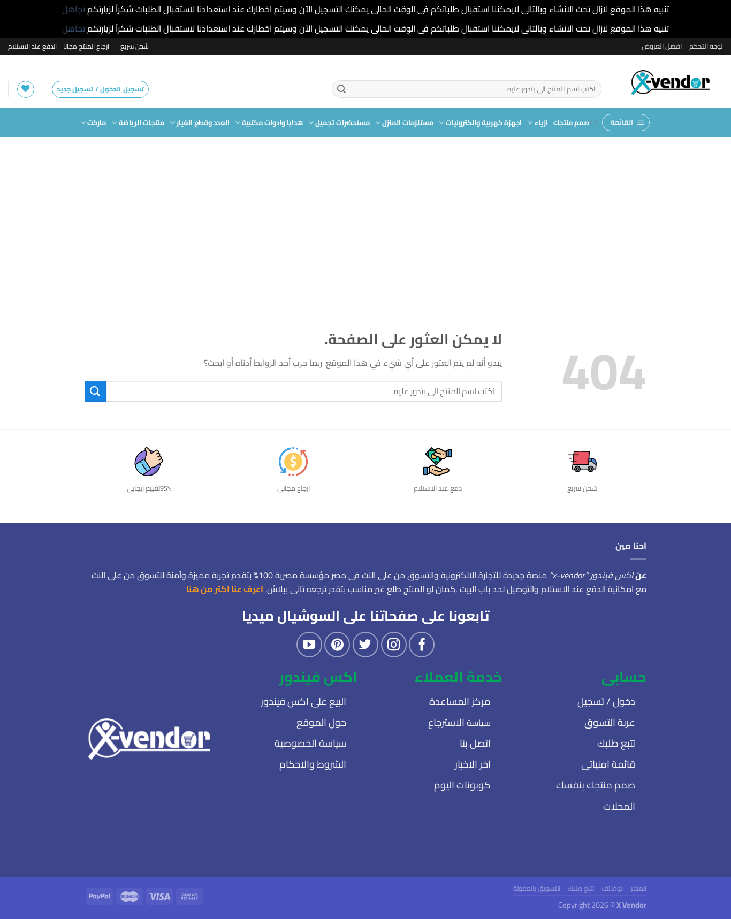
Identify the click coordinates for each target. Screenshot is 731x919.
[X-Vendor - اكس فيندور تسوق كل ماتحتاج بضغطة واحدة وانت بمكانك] (670, 81)
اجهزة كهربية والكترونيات (484, 122)
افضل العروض (662, 46)
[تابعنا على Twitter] (365, 644)
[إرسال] (341, 89)
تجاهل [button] (73, 9)
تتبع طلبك (581, 888)
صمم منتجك (571, 122)
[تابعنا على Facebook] (422, 644)
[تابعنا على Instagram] (394, 644)
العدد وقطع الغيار (203, 122)
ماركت (96, 122)
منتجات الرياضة (141, 122)
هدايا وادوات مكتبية (272, 122)
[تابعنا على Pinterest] (337, 644)
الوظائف (612, 888)
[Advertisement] (365, 218)
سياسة (459, 723)
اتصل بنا (475, 743)
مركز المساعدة (460, 701)
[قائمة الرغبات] (25, 89)
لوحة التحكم (706, 46)
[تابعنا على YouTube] (309, 644)
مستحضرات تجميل (342, 122)
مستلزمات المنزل (407, 122)
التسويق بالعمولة (537, 888)
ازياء (541, 122)
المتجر (638, 888)
